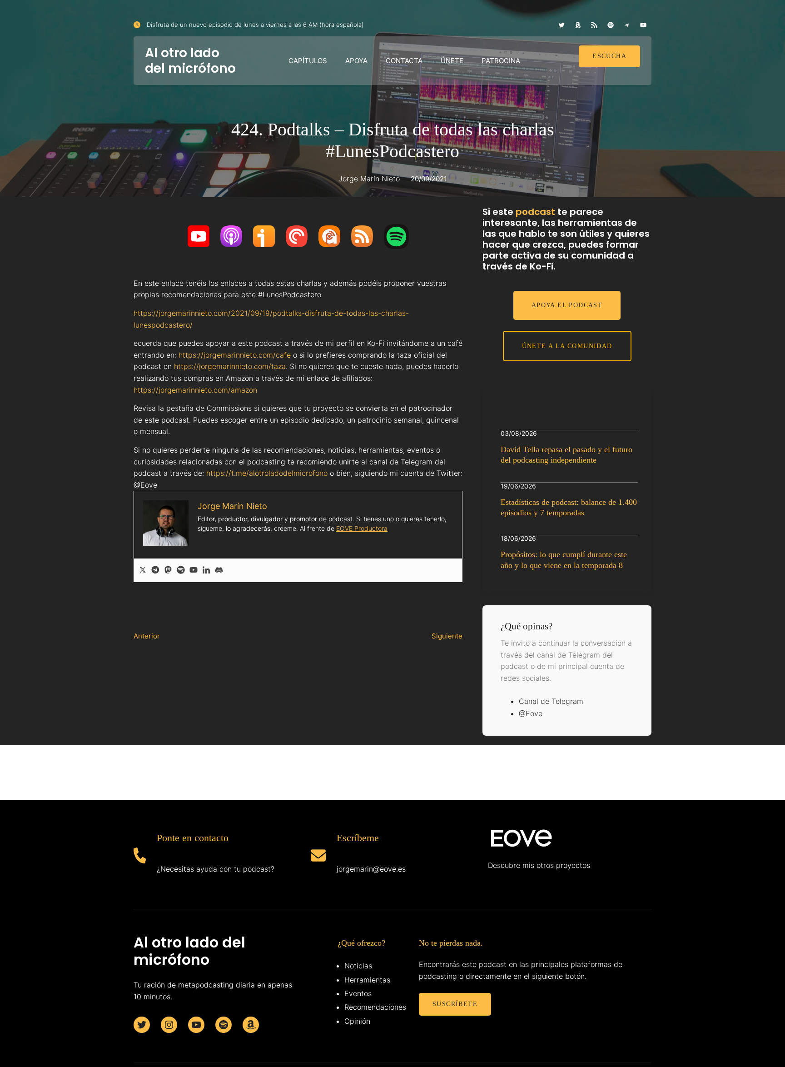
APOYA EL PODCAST (567, 305)
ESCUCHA (609, 56)
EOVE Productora (362, 528)
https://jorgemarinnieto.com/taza (230, 366)
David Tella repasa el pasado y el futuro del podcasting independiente (566, 454)
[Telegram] (155, 570)
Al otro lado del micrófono (190, 60)
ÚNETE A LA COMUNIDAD (567, 346)
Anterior (147, 636)
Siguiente (447, 636)
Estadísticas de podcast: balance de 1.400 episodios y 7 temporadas (569, 507)
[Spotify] (181, 570)
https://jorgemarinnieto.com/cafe (235, 354)
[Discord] (219, 570)
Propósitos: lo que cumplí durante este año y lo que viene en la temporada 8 (564, 559)
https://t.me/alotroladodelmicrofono (267, 473)
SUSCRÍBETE (454, 1004)
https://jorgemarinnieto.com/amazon (195, 389)
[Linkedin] (206, 570)
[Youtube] (193, 570)
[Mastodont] (168, 570)
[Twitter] (143, 570)
